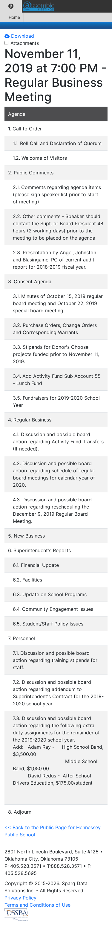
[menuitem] (11, 6)
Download (22, 36)
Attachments (24, 43)
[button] (11, 6)
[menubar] (28, 6)
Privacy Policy (20, 898)
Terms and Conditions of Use (37, 905)
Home (14, 17)
